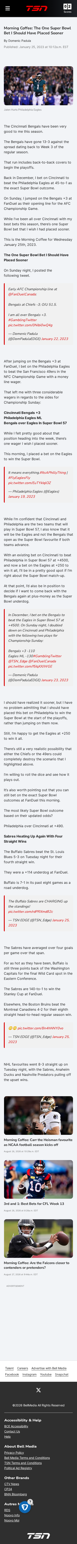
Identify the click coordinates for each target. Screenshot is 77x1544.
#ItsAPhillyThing (53, 472)
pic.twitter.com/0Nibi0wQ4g (30, 325)
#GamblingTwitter (22, 320)
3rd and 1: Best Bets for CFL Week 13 (34, 1203)
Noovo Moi (11, 1520)
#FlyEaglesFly (19, 477)
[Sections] (7, 8)
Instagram (29, 1374)
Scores (67, 12)
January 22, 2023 (54, 339)
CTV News (11, 1484)
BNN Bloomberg (15, 1494)
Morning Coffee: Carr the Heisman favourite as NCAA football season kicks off (38, 1142)
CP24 (8, 1489)
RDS (7, 1510)
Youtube (46, 1374)
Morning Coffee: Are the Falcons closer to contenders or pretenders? (36, 1265)
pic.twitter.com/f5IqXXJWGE (30, 666)
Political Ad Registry (18, 1468)
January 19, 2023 (21, 496)
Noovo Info (12, 1515)
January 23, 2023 (54, 680)
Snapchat (61, 1374)
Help (7, 1436)
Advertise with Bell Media (49, 1368)
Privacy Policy (14, 1452)
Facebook (12, 1374)
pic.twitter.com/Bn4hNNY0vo (40, 1028)
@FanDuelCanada (22, 294)
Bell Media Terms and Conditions (27, 1458)
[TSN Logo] (36, 8)
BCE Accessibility (16, 1426)
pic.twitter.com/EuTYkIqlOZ (29, 483)
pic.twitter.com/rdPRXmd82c (30, 911)
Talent (9, 1368)
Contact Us (12, 1431)
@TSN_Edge (17, 661)
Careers (22, 1368)
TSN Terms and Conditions (23, 1463)
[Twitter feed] (38, 1389)
